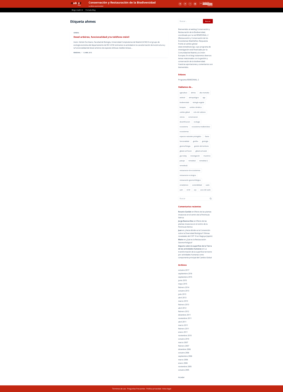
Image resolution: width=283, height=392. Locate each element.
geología (205, 141)
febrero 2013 (183, 304)
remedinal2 (184, 165)
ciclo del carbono (199, 112)
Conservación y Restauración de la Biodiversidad (122, 2)
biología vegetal (198, 102)
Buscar (208, 21)
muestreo (207, 156)
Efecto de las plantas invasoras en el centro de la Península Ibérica (194, 215)
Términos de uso (119, 388)
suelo (207, 185)
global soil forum (186, 151)
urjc (195, 190)
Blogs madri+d (77, 10)
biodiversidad (184, 102)
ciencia (182, 117)
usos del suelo (205, 190)
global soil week (201, 151)
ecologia (197, 122)
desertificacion (185, 122)
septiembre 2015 (185, 277)
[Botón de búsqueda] (210, 198)
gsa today (183, 156)
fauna (207, 136)
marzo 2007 (183, 342)
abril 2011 (182, 322)
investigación (195, 156)
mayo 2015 (182, 284)
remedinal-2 (203, 161)
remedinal (192, 161)
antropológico (194, 97)
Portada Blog (90, 10)
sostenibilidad (197, 185)
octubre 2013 (183, 291)
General (76, 33)
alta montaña (204, 93)
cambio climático (195, 107)
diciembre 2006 (184, 349)
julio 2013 (182, 294)
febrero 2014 (183, 287)
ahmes (193, 93)
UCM (188, 190)
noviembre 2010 (185, 335)
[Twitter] (185, 4)
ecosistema (184, 127)
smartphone (184, 185)
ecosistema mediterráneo (201, 127)
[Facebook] (180, 4)
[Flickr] (190, 4)
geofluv (195, 141)
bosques (183, 107)
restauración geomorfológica (190, 180)
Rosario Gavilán (184, 212)
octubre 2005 (183, 370)
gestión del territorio (201, 146)
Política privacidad (153, 388)
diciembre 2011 (184, 315)
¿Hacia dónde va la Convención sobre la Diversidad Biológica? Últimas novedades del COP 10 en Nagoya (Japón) (195, 233)
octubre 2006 (183, 352)
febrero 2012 (183, 311)
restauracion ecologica (188, 175)
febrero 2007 (183, 346)
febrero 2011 (183, 328)
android (182, 97)
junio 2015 (182, 280)
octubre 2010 (183, 339)
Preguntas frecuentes (136, 388)
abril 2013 (182, 297)
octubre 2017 (183, 270)
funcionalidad (184, 141)
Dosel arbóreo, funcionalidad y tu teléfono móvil (101, 36)
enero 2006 (183, 363)
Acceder (181, 377)
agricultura (183, 93)
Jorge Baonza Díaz (185, 221)
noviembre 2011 (185, 318)
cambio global (185, 112)
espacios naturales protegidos (190, 136)
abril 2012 (182, 308)
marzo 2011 (183, 325)
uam (181, 190)
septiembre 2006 (185, 356)
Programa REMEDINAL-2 (188, 79)
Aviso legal (166, 388)
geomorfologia (185, 146)
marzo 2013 (183, 301)
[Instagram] (195, 4)
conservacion (193, 117)
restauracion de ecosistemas (190, 170)
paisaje (182, 161)
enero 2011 (183, 332)
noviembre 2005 (185, 366)
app (204, 97)
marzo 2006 (183, 359)
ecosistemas (184, 131)
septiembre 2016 (185, 273)
